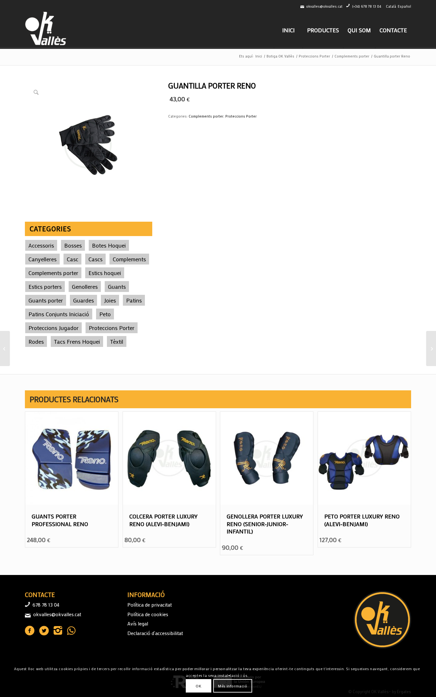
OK (198, 685)
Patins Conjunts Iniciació (58, 314)
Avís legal (137, 623)
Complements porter (53, 273)
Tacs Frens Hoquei (77, 341)
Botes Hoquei (109, 245)
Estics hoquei (104, 273)
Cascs (95, 259)
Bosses (73, 245)
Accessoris (41, 245)
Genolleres (85, 286)
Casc (72, 259)
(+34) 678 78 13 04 (366, 6)
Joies (110, 300)
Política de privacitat (149, 604)
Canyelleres (42, 259)
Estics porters (45, 286)
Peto (105, 314)
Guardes (83, 300)
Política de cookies (147, 614)
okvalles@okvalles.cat (324, 6)
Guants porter (45, 300)
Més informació (232, 685)
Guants (117, 286)
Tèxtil (116, 341)
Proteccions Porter (111, 328)
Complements (129, 259)
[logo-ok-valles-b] (46, 30)
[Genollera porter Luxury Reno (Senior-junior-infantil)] (431, 348)
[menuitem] (288, 30)
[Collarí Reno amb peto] (5, 348)
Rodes (36, 341)
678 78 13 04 (46, 604)
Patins (134, 300)
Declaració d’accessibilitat (155, 633)
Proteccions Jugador (53, 328)
